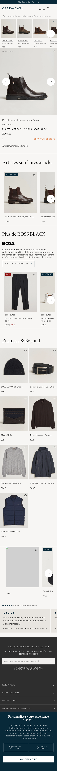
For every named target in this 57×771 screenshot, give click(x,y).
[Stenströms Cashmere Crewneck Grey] (14, 481)
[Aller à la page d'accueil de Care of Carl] (12, 8)
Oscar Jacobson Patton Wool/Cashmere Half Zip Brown (41, 435)
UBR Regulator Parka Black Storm (42, 483)
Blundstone (23, 40)
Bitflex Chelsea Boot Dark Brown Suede (40, 43)
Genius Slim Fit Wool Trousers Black (18, 318)
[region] (28, 621)
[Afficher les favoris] (43, 8)
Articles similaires (27, 162)
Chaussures (8, 51)
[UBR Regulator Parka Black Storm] (43, 481)
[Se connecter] (40, 8)
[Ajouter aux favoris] (33, 175)
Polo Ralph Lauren (8, 41)
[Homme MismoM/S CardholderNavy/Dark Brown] (14, 413)
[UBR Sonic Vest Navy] (14, 529)
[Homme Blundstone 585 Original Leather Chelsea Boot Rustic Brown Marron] (24, 28)
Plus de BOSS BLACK (23, 234)
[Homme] (22, 567)
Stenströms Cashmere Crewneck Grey (11, 483)
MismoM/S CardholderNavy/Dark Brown (13, 435)
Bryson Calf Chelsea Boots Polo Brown (8, 43)
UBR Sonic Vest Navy (10, 531)
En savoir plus (29, 738)
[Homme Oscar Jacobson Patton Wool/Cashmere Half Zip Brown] (43, 413)
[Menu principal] (52, 8)
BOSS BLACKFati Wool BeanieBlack (11, 387)
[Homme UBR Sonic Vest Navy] (14, 510)
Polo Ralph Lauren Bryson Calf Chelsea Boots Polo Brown (18, 216)
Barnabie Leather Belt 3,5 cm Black (43, 387)
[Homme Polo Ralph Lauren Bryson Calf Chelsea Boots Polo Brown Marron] (8, 28)
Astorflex (38, 40)
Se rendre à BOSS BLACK (17, 264)
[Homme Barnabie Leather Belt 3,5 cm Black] (43, 365)
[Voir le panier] (48, 8)
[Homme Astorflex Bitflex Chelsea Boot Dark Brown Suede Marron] (40, 28)
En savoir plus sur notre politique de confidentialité (28, 668)
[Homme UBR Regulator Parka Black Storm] (43, 462)
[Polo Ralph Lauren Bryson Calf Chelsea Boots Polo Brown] (20, 214)
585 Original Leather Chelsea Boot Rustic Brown (24, 43)
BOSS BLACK (7, 125)
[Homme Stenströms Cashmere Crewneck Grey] (14, 462)
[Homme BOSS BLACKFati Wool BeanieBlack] (14, 365)
